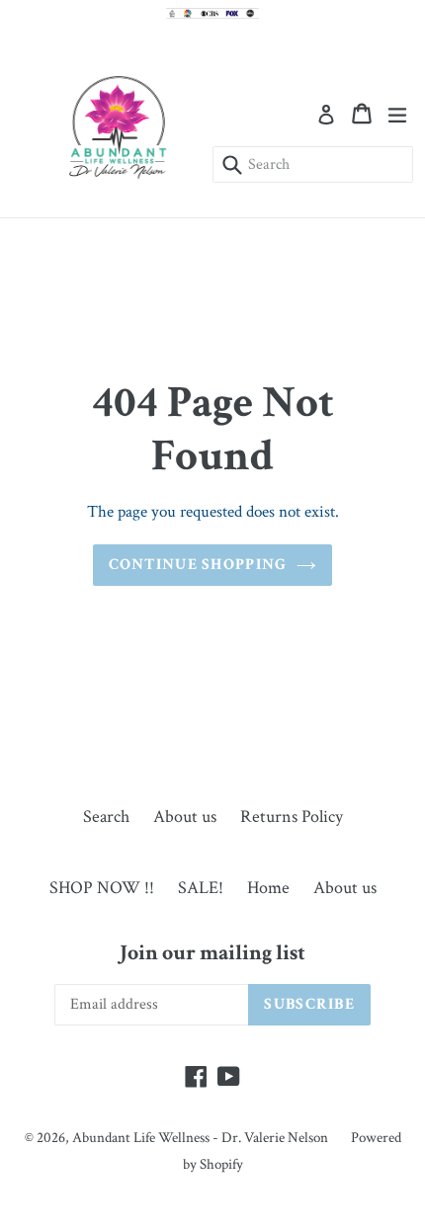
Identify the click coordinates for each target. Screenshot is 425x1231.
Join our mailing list (212, 953)
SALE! (200, 887)
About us (184, 816)
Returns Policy (291, 816)
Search (106, 816)
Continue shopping (198, 564)
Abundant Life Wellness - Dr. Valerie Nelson (201, 1137)
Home (268, 887)
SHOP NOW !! (101, 887)
